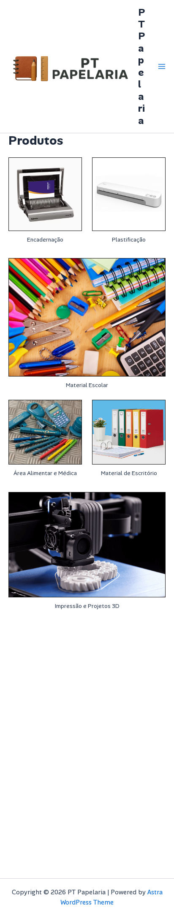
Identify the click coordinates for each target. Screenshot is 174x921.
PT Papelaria (141, 66)
